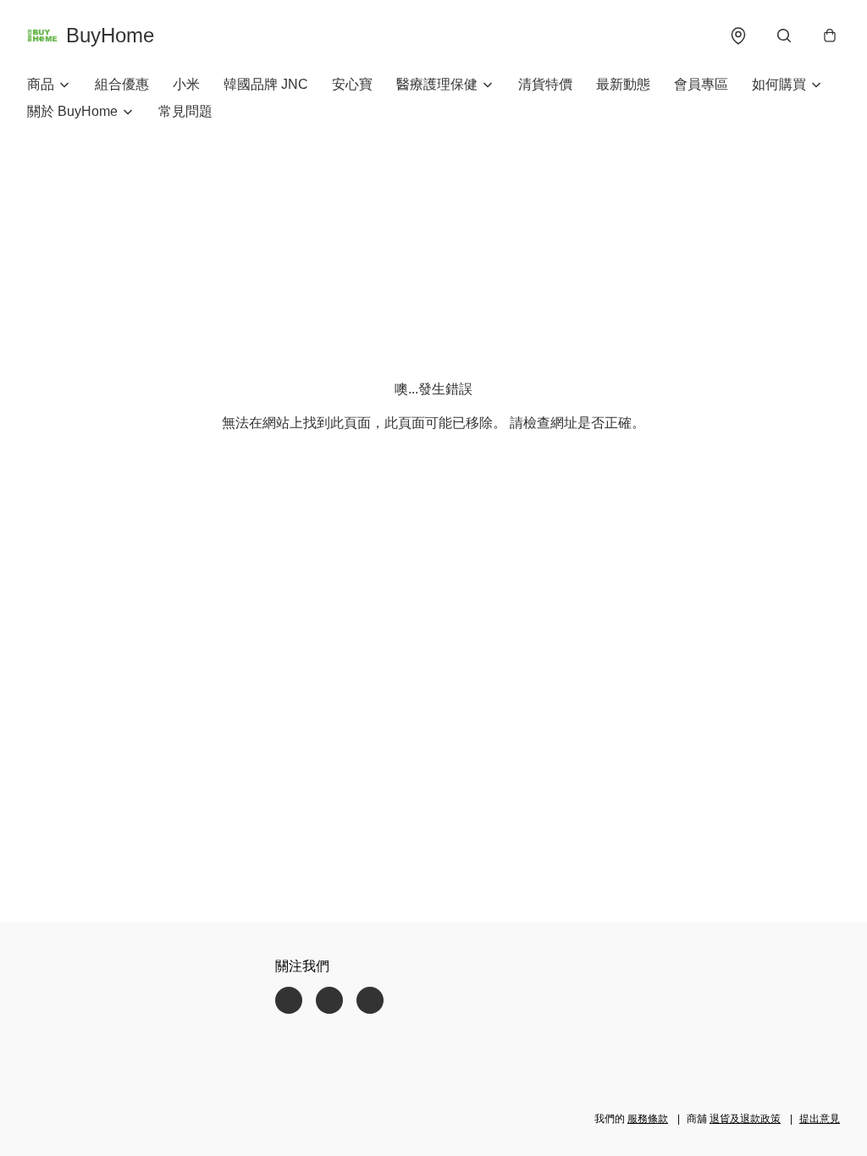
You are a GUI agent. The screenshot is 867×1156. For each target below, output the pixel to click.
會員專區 (701, 84)
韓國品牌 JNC (266, 84)
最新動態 (623, 84)
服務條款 (647, 1119)
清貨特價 (545, 84)
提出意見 (819, 1119)
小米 (186, 84)
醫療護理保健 (437, 84)
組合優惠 (122, 84)
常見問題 (185, 111)
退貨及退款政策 (745, 1119)
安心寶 (352, 84)
